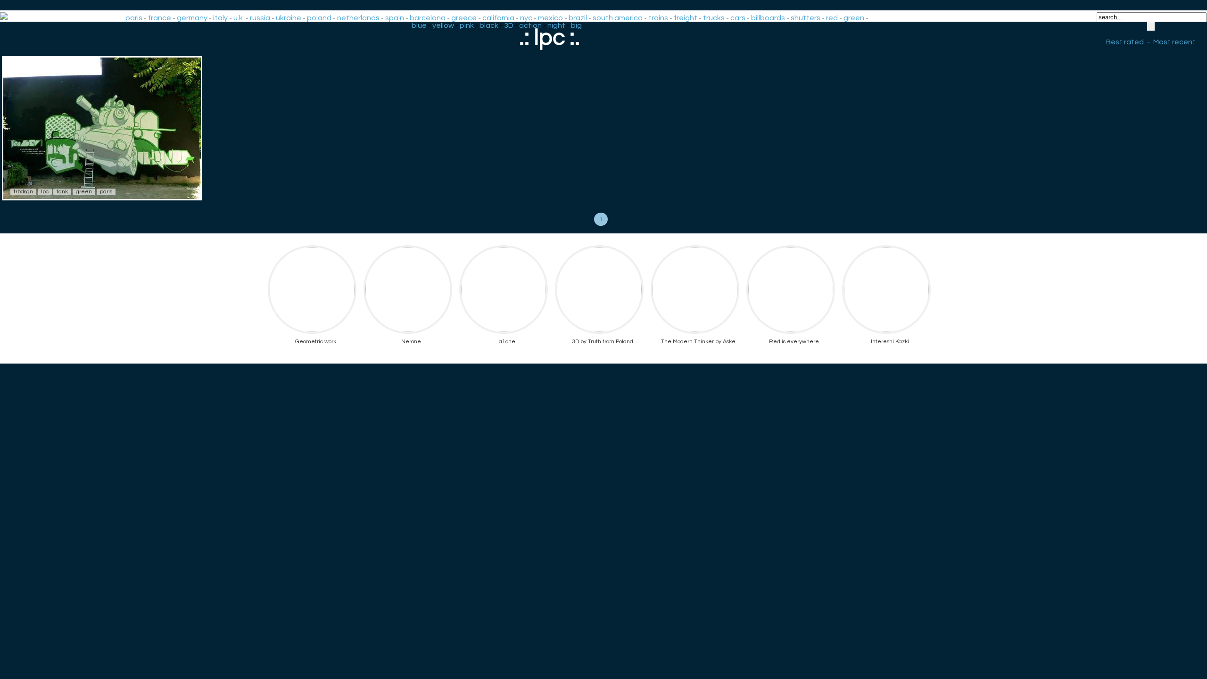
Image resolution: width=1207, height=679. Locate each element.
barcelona (428, 18)
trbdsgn (23, 192)
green (853, 18)
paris (133, 18)
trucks (714, 18)
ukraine (288, 18)
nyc (526, 18)
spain (394, 18)
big (576, 25)
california (498, 18)
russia (260, 18)
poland (319, 18)
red (832, 18)
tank (62, 192)
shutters (805, 18)
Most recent (1174, 42)
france (159, 18)
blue (419, 25)
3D (508, 25)
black (488, 25)
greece (464, 18)
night (556, 25)
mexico (550, 18)
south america (618, 18)
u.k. (238, 18)
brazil (578, 18)
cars (737, 18)
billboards (768, 18)
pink (467, 25)
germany (192, 18)
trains (658, 18)
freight (685, 18)
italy (220, 18)
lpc (45, 192)
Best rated (1125, 42)
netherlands (358, 18)
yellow (443, 25)
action (530, 25)
